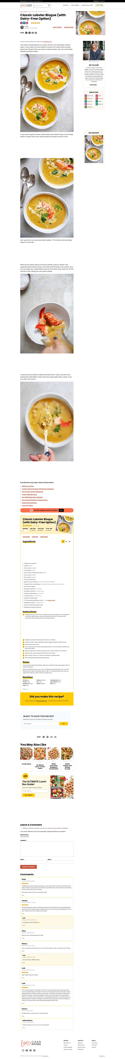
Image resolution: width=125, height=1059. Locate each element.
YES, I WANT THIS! (72, 541)
